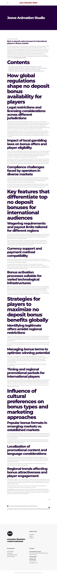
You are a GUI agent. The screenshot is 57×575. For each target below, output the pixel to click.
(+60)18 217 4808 (32, 557)
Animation (9, 38)
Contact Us (31, 537)
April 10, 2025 (15, 38)
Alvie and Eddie (10, 551)
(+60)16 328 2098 (32, 560)
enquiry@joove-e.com (33, 562)
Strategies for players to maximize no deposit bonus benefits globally (24, 69)
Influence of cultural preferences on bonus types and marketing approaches (26, 71)
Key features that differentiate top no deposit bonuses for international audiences (27, 68)
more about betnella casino (20, 57)
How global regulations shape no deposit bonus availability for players (24, 66)
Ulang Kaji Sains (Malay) (12, 554)
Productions (31, 534)
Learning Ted (10, 553)
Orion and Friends (11, 556)
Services (31, 536)
